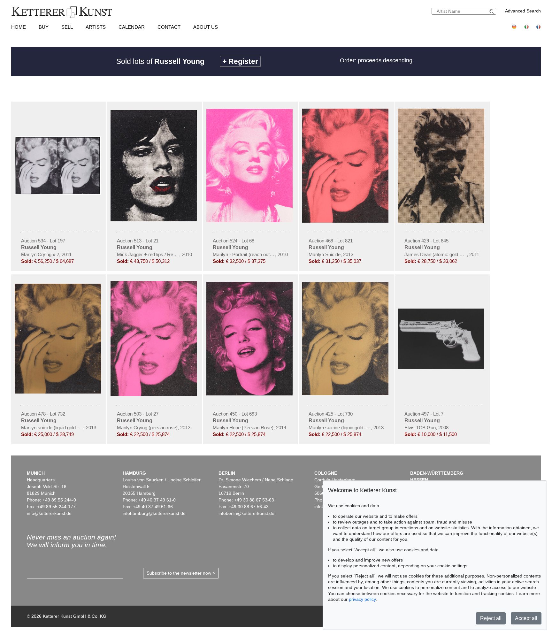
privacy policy (362, 599)
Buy (44, 27)
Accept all (526, 618)
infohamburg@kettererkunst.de (154, 513)
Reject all (491, 618)
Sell (67, 27)
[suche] (492, 11)
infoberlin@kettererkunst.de (246, 513)
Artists (96, 27)
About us (205, 27)
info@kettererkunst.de (49, 513)
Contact (168, 27)
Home (18, 27)
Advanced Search (523, 10)
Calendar (132, 27)
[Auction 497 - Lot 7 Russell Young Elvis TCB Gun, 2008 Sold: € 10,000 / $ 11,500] (442, 367)
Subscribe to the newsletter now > (181, 573)
